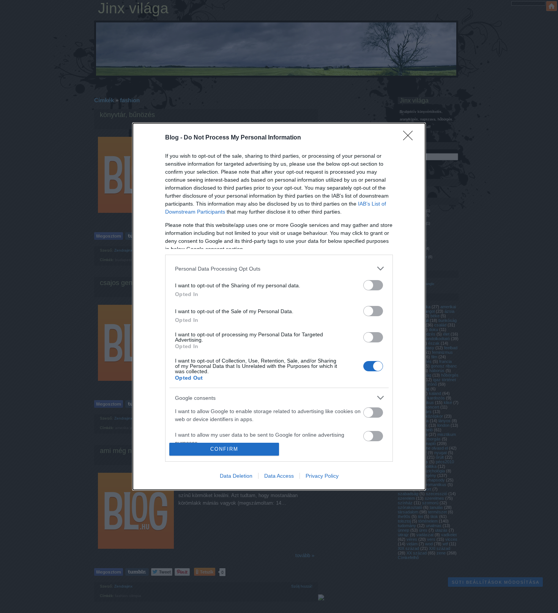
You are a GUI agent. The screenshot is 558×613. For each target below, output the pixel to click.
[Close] (410, 138)
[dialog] (279, 306)
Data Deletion (236, 476)
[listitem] (279, 268)
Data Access (279, 476)
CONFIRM (224, 449)
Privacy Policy (322, 476)
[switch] (373, 285)
